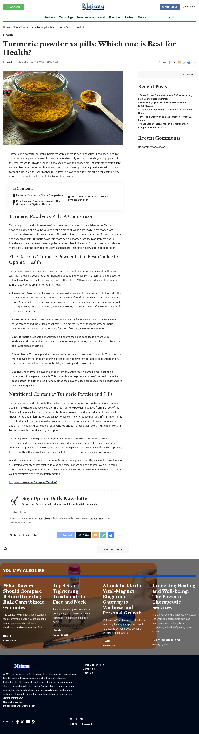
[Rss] (33, 722)
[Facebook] (18, 722)
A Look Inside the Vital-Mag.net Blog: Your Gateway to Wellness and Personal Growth (123, 599)
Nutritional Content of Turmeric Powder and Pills (88, 198)
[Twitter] (22, 722)
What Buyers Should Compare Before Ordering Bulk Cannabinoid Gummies (24, 596)
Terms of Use (44, 518)
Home (6, 27)
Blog (15, 27)
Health (8, 35)
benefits (79, 438)
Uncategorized (171, 640)
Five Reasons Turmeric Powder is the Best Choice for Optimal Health (36, 203)
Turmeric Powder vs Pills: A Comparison (39, 195)
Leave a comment (114, 549)
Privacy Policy (96, 518)
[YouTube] (28, 722)
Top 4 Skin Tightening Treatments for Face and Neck (70, 594)
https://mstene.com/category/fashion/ (33, 482)
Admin (9, 62)
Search (189, 74)
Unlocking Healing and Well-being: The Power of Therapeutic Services (173, 596)
